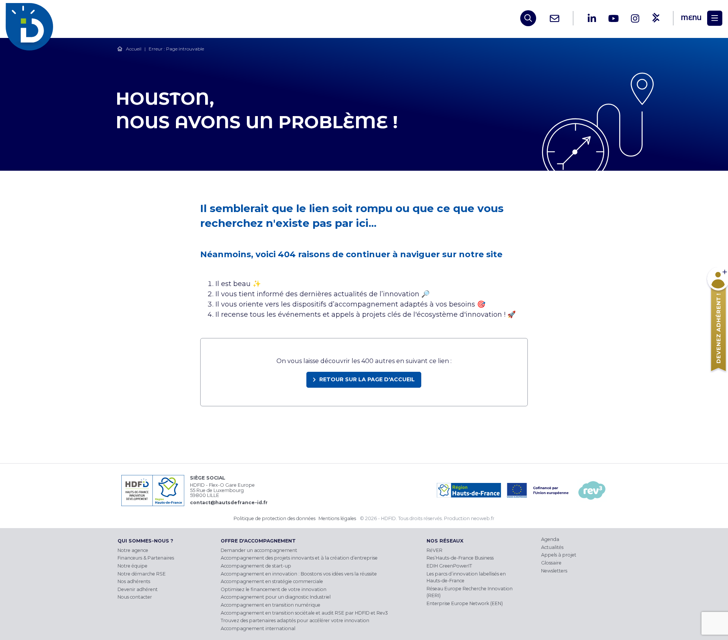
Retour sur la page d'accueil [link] (367, 379)
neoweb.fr (482, 518)
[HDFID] (31, 18)
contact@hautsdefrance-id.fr (229, 502)
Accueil (133, 49)
